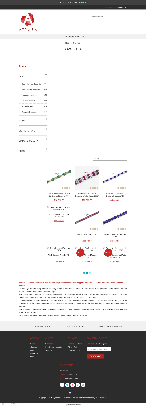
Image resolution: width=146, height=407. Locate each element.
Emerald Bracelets (29, 101)
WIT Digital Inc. (101, 398)
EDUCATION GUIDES (76, 327)
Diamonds (118, 300)
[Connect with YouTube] (83, 385)
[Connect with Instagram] (78, 385)
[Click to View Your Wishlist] (119, 16)
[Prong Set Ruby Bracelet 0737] (87, 207)
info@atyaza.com (71, 379)
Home (32, 344)
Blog (32, 350)
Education (49, 344)
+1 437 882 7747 (72, 375)
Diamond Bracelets (29, 95)
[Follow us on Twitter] (67, 385)
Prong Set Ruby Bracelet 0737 (87, 234)
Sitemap (33, 357)
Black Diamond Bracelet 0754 (59, 255)
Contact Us (34, 353)
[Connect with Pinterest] (72, 385)
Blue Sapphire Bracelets (31, 90)
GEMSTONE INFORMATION (110, 327)
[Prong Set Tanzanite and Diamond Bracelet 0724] (115, 167)
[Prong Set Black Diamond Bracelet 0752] (59, 207)
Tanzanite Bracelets (29, 112)
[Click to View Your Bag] (125, 16)
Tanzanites (57, 303)
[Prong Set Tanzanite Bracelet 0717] (115, 207)
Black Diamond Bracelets (31, 84)
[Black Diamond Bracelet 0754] (59, 248)
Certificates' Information (54, 347)
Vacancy (48, 350)
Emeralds (31, 303)
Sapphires (45, 303)
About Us (33, 347)
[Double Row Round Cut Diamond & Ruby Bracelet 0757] (87, 167)
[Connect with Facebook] (62, 385)
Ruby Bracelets (27, 106)
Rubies (38, 303)
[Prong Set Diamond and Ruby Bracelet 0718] (115, 248)
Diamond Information (42, 327)
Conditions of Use (74, 350)
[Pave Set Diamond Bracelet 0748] (87, 248)
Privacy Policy (73, 347)
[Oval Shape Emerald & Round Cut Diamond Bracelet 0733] (59, 167)
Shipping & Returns (75, 344)
